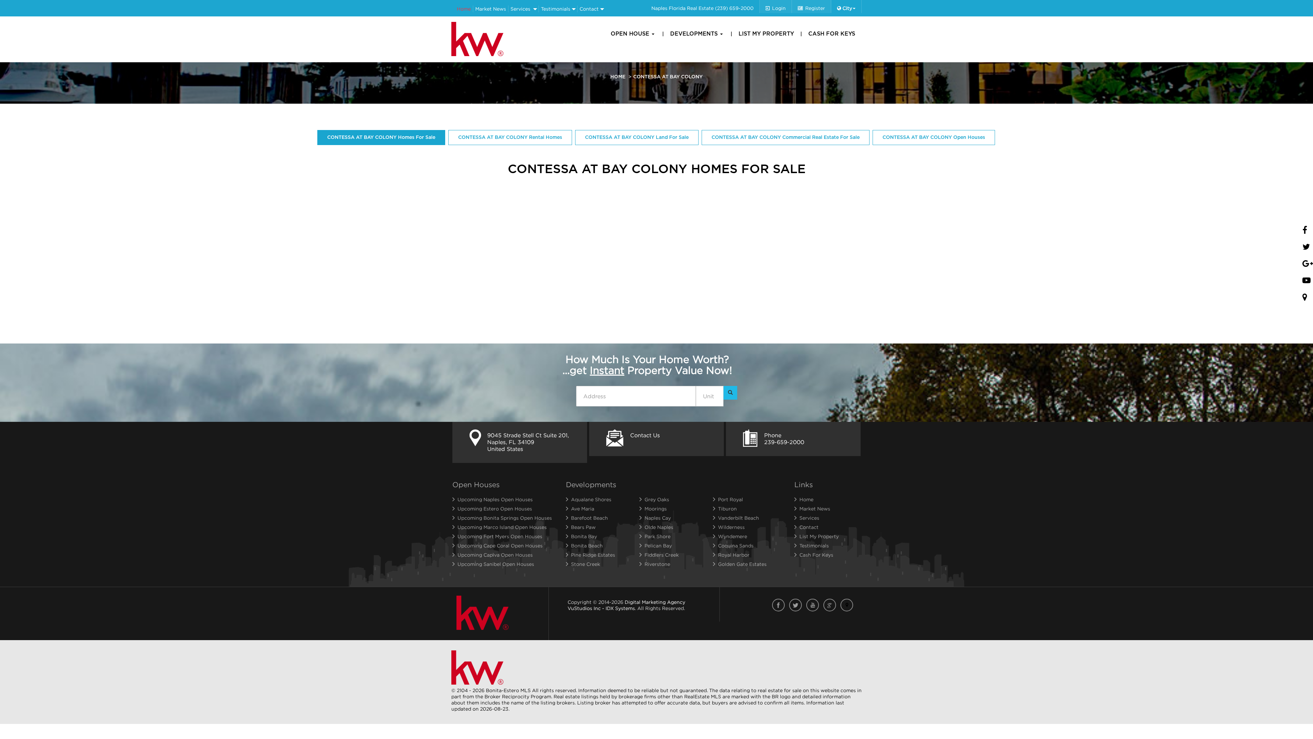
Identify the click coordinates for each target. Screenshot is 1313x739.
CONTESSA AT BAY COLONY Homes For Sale (381, 137)
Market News (490, 8)
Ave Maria (582, 508)
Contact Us (645, 435)
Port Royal (730, 499)
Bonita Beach (587, 545)
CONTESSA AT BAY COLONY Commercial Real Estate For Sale (786, 137)
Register (815, 8)
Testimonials (555, 8)
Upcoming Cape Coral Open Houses (500, 545)
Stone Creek (585, 564)
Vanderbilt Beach (738, 517)
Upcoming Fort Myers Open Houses (499, 536)
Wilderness (731, 527)
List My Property (766, 34)
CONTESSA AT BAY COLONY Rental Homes (510, 137)
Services (520, 8)
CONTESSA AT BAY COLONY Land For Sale (637, 137)
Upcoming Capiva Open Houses (495, 554)
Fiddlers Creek (662, 554)
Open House (631, 34)
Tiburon (727, 508)
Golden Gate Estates (742, 564)
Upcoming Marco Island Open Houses (502, 527)
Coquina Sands (736, 545)
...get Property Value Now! (647, 365)
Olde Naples (659, 527)
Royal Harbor (734, 554)
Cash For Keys (831, 34)
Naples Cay (658, 517)
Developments (694, 34)
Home (464, 8)
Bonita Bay (584, 536)
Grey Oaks (657, 499)
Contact (589, 8)
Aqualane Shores (591, 499)
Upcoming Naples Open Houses (495, 499)
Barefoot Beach (589, 517)
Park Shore (658, 536)
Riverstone (657, 564)
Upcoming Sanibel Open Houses (495, 564)
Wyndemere (732, 536)
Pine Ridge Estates (593, 554)
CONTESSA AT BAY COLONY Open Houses (934, 137)
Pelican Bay (658, 545)
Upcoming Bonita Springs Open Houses (504, 517)
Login (779, 8)
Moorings (656, 508)
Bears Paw (583, 527)
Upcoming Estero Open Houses (494, 508)
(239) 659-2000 (734, 8)
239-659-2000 (784, 442)
